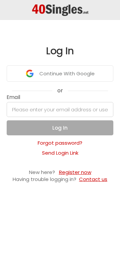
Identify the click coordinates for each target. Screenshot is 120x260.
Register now (75, 172)
